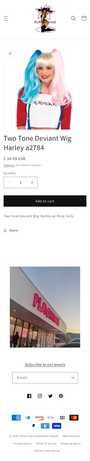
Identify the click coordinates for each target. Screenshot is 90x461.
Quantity (10, 173)
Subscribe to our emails (45, 364)
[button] (6, 18)
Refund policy (71, 436)
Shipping (9, 165)
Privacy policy (23, 443)
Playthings (26, 436)
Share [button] (13, 230)
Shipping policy (71, 443)
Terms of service (46, 443)
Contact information (47, 450)
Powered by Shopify (46, 436)
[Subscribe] (72, 377)
